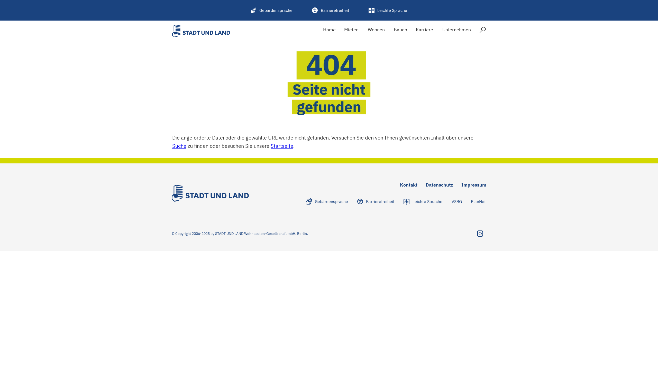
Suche (179, 145)
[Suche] (483, 31)
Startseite (282, 145)
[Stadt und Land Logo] (201, 31)
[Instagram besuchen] (480, 233)
